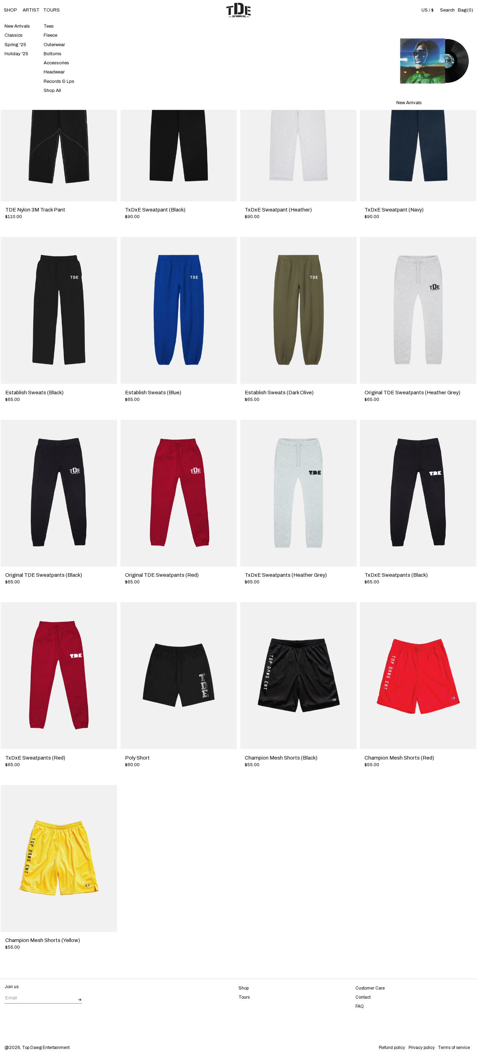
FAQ (359, 1006)
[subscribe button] (80, 1000)
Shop (244, 988)
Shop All (52, 90)
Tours (244, 997)
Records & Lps (59, 81)
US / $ (427, 10)
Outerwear (54, 44)
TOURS (51, 10)
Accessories (56, 63)
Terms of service (454, 1047)
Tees (49, 26)
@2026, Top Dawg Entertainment (37, 1047)
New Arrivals (17, 26)
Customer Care (370, 988)
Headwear (54, 72)
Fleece (50, 35)
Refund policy (392, 1047)
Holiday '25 (16, 53)
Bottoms (52, 53)
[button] (447, 10)
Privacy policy (422, 1047)
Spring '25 (15, 44)
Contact (362, 997)
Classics (14, 35)
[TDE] (238, 10)
